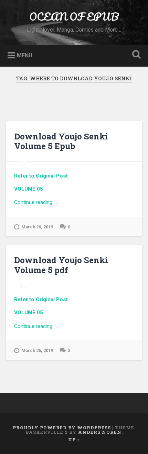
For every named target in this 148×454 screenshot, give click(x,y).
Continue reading (71, 202)
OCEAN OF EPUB (74, 16)
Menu (24, 55)
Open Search (135, 55)
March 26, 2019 (37, 226)
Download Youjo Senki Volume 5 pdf (61, 264)
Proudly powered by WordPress (62, 427)
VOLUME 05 (28, 189)
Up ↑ (74, 439)
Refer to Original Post (41, 176)
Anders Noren (99, 432)
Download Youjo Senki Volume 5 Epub (61, 141)
